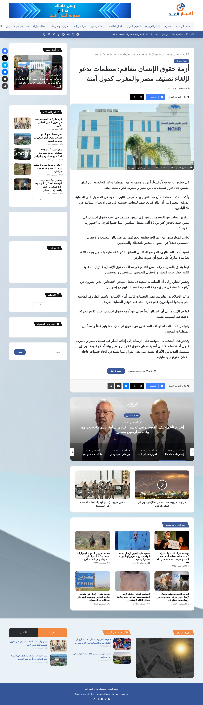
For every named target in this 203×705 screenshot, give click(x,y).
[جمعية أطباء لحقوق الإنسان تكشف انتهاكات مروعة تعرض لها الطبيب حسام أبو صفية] (132, 540)
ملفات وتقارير (98, 26)
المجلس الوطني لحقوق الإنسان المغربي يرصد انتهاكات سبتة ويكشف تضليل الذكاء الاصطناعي (133, 597)
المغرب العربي (133, 26)
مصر (168, 26)
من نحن (164, 34)
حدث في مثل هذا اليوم (17, 26)
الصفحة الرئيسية (184, 26)
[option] (132, 429)
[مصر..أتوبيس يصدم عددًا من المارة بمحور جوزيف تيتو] (122, 658)
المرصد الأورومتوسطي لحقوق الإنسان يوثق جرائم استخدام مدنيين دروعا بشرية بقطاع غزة (173, 597)
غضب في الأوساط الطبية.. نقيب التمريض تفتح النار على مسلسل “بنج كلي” (39, 82)
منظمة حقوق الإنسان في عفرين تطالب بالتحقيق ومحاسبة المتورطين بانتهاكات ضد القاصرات (93, 597)
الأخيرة (52, 632)
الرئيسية (183, 54)
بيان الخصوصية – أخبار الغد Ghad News (130, 34)
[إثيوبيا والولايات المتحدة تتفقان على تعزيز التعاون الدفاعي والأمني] (22, 123)
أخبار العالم (116, 26)
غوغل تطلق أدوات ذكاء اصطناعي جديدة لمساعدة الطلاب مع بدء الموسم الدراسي (47, 153)
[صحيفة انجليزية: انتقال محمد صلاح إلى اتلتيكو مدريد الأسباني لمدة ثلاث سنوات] (122, 644)
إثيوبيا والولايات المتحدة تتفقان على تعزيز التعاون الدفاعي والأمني (48, 122)
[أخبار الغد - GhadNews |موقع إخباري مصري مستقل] (180, 9)
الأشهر (23, 632)
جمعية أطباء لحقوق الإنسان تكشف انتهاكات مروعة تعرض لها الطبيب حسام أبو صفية (134, 556)
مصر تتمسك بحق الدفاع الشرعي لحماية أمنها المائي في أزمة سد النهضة (48, 137)
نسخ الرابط (116, 371)
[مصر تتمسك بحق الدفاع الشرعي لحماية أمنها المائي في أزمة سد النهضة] (22, 139)
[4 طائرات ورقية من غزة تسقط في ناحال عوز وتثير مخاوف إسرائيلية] (22, 169)
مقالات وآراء (39, 26)
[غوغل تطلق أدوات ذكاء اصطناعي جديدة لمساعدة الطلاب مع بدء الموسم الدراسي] (22, 154)
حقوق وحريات (172, 54)
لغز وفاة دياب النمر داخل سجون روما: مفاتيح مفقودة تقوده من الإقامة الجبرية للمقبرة (132, 429)
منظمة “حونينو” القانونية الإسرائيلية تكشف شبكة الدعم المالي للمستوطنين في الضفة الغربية (93, 556)
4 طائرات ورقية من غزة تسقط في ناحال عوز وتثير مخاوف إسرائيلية (48, 168)
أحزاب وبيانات (79, 26)
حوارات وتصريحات (59, 26)
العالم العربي (153, 26)
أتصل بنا (154, 34)
